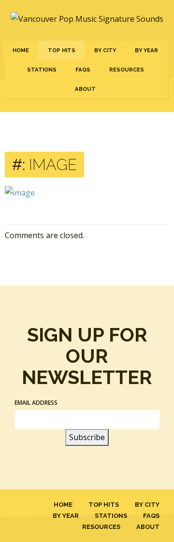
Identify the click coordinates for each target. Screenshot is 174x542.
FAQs (82, 69)
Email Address (36, 403)
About (85, 89)
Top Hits (61, 50)
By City (105, 50)
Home (21, 50)
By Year (146, 50)
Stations (42, 69)
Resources (126, 69)
